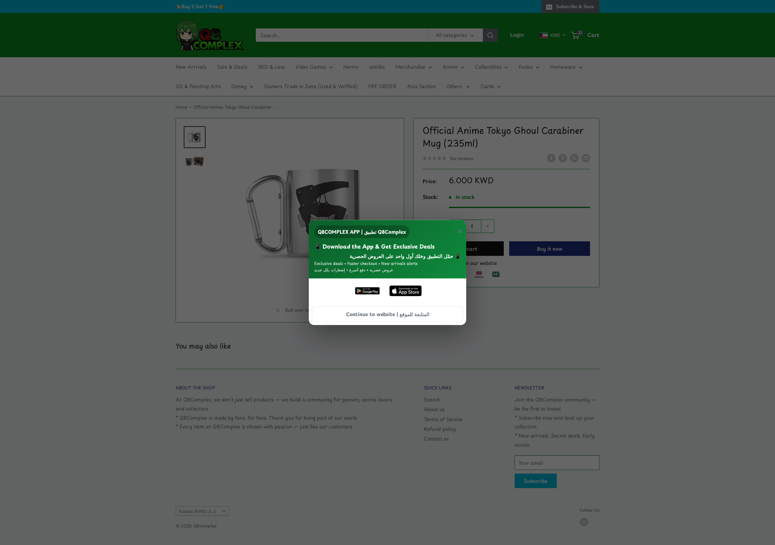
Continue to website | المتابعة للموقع (387, 314)
